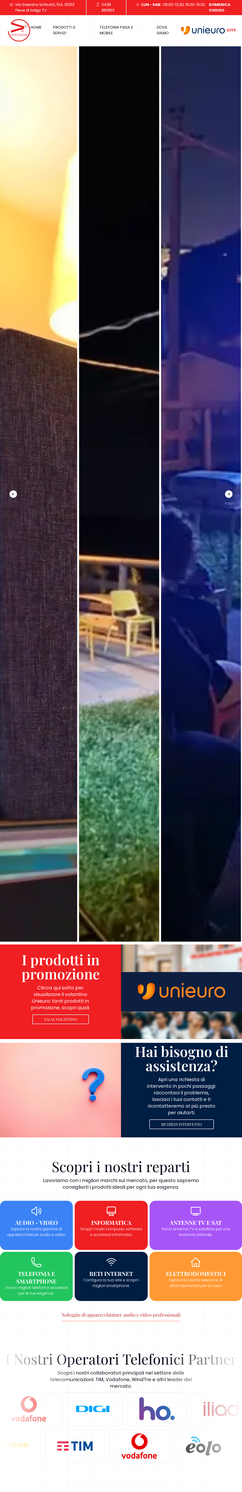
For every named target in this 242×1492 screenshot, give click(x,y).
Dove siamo (163, 30)
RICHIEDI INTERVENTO (181, 1124)
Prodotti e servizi (64, 30)
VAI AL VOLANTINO (60, 1019)
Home (36, 27)
